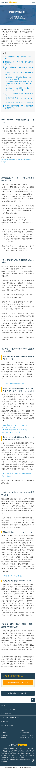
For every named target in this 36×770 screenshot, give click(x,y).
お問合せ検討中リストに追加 (18, 682)
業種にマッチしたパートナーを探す (10, 717)
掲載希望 (3, 737)
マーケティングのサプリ (7, 725)
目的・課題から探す (6, 713)
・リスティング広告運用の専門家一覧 (12, 383)
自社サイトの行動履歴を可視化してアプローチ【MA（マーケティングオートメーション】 (19, 83)
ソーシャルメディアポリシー (27, 735)
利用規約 (22, 730)
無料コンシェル (5, 721)
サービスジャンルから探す (8, 709)
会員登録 (3, 733)
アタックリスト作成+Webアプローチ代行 (20, 102)
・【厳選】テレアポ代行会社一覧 (11, 576)
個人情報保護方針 (24, 733)
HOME (3, 705)
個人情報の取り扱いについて (27, 737)
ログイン (3, 730)
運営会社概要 (4, 735)
